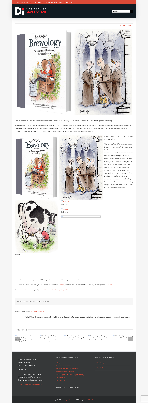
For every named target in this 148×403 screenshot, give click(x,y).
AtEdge (58, 363)
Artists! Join (100, 368)
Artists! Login (100, 363)
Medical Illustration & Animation (67, 369)
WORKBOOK (60, 380)
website (109, 285)
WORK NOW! (60, 377)
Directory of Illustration (64, 366)
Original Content (65, 290)
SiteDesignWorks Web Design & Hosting (70, 374)
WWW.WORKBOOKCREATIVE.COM (30, 384)
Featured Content (44, 290)
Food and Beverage (55, 290)
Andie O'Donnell (21, 290)
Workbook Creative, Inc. (89, 400)
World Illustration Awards (65, 372)
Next (129, 25)
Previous (123, 25)
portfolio (61, 285)
